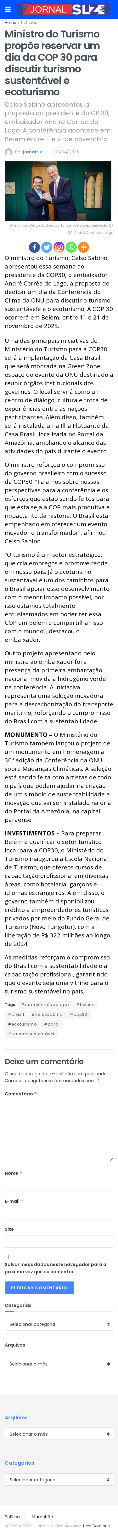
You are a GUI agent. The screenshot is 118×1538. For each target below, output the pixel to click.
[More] (83, 247)
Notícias (29, 22)
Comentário (21, 1094)
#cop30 (78, 1014)
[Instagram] (59, 247)
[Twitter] (46, 247)
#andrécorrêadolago (45, 1004)
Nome (13, 1173)
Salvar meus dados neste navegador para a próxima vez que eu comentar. (55, 1268)
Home (10, 22)
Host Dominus (96, 1526)
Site (9, 1229)
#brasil (16, 1014)
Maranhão (42, 1517)
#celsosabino (47, 1014)
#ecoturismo (22, 1024)
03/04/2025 (67, 152)
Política (12, 1517)
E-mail (14, 1201)
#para (51, 1024)
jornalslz (32, 152)
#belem (84, 1004)
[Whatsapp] (71, 247)
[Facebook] (34, 247)
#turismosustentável (31, 1034)
